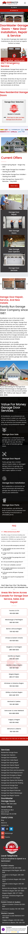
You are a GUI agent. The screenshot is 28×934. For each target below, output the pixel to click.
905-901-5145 (5, 393)
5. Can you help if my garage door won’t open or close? (14, 558)
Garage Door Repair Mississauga (12, 388)
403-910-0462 (14, 722)
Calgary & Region (14, 720)
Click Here (14, 186)
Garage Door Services (14, 269)
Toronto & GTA (14, 610)
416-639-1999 (14, 613)
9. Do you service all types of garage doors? (13, 573)
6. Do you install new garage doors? (13, 561)
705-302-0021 (14, 631)
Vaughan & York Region (14, 647)
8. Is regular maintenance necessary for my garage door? (14, 568)
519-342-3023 (14, 686)
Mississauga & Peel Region (14, 620)
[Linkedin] (11, 829)
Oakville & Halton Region (14, 665)
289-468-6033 (14, 650)
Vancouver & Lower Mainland (14, 710)
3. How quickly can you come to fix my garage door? (13, 549)
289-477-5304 (14, 677)
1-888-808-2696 (11, 804)
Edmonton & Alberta (14, 729)
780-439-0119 (14, 731)
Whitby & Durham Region (14, 692)
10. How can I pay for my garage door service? (13, 577)
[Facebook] (3, 829)
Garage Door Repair (14, 213)
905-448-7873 (14, 695)
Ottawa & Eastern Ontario (14, 638)
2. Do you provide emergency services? (14, 545)
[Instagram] (7, 829)
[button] (3, 146)
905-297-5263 (14, 659)
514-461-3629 (14, 704)
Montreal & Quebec (14, 701)
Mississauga (9, 833)
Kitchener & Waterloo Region (14, 683)
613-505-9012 (14, 641)
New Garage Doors (14, 232)
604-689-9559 (14, 713)
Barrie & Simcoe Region (14, 629)
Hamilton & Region (14, 656)
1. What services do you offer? (11, 531)
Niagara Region (14, 674)
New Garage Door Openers (14, 250)
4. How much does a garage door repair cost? (14, 553)
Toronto (7, 837)
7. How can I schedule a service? (12, 565)
